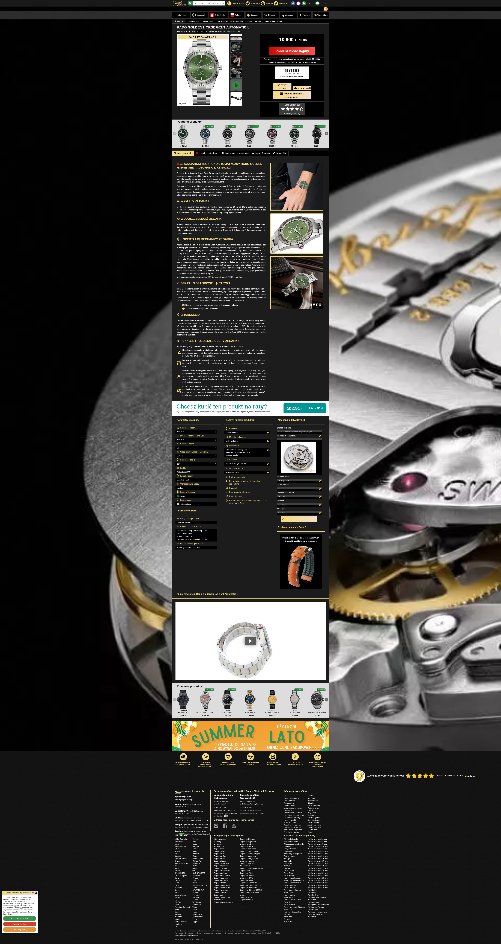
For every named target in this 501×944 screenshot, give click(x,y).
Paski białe (312, 892)
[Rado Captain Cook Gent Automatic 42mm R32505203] (205, 134)
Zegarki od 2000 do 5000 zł (250, 887)
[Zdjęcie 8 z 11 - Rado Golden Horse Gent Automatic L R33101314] (236, 94)
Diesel (177, 890)
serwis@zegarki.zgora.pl (199, 820)
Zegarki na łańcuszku (222, 887)
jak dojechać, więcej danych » (224, 810)
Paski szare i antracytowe (317, 911)
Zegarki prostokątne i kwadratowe (222, 898)
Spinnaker (196, 894)
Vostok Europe (198, 916)
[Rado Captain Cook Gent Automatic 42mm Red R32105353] (272, 134)
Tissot (194, 909)
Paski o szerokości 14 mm (318, 856)
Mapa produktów (290, 822)
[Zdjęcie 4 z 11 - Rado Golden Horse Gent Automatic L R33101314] (236, 43)
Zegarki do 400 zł (247, 877)
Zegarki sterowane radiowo (224, 902)
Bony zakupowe (290, 848)
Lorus (194, 848)
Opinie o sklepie (314, 805)
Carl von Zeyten (181, 875)
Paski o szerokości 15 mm (318, 858)
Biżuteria (287, 846)
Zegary (243, 894)
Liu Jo (194, 843)
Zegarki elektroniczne (222, 870)
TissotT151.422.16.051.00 (227, 711)
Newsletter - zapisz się (292, 824)
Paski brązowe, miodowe (317, 897)
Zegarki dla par (219, 853)
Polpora (195, 877)
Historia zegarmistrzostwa (294, 815)
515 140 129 (184, 806)
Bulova (177, 870)
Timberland (196, 904)
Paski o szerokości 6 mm (317, 839)
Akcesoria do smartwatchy (294, 843)
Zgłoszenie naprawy (291, 832)
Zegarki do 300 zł (247, 875)
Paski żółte (312, 916)
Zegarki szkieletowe (247, 839)
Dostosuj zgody (20, 929)
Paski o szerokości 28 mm (318, 885)
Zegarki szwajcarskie (248, 841)
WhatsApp (187, 833)
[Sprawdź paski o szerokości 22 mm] (300, 565)
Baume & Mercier (181, 863)
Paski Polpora (289, 894)
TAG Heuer (196, 902)
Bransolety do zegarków (293, 853)
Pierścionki (288, 909)
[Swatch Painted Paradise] (250, 737)
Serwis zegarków (314, 817)
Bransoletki (288, 851)
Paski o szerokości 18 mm (318, 865)
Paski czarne (312, 899)
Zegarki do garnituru (221, 865)
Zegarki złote (245, 870)
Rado (194, 880)
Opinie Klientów (262, 153)
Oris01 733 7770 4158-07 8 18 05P (205, 712)
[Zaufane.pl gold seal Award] (359, 776)
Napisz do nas (313, 800)
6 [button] (316, 748)
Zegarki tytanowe (246, 846)
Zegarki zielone (219, 858)
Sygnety (287, 914)
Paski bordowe (313, 894)
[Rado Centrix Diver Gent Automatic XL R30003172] (317, 134)
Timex (194, 907)
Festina (177, 897)
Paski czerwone (314, 902)
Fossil (177, 904)
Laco (194, 841)
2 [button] (305, 748)
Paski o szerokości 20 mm (318, 870)
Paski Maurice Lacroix (292, 890)
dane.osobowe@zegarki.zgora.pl (186, 935)
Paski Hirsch (289, 875)
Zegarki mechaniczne (222, 885)
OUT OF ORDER (198, 873)
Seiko (194, 887)
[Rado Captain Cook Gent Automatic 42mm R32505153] (227, 134)
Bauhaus (178, 856)
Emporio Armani (181, 894)
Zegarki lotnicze (220, 882)
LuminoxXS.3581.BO (183, 711)
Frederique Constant (182, 907)
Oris (194, 870)
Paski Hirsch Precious (292, 882)
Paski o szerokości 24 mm (318, 880)
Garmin (177, 909)
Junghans (178, 924)
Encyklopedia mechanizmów (289, 804)
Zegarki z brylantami (248, 848)
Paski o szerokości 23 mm (318, 877)
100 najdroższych (220, 839)
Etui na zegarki (289, 856)
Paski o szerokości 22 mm (318, 875)
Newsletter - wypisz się (293, 827)
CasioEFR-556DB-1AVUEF (317, 711)
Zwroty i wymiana (314, 824)
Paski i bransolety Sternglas (294, 907)
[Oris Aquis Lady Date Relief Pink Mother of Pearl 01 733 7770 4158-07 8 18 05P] (205, 699)
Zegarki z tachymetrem (249, 858)
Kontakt (310, 795)
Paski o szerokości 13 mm (318, 853)
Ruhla (194, 882)
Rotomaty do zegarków (292, 911)
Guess (177, 911)
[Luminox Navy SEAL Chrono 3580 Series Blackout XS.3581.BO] (183, 699)
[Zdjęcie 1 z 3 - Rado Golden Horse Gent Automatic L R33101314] (296, 187)
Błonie (177, 868)
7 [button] (318, 748)
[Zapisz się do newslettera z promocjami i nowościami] (326, 9)
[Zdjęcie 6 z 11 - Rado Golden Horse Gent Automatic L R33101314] (236, 68)
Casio (177, 877)
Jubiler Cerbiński (181, 921)
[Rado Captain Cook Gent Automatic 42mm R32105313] (294, 134)
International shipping (292, 817)
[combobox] (209, 3)
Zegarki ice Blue (220, 856)
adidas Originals (181, 839)
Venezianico (197, 914)
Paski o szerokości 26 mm (318, 882)
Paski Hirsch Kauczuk (292, 877)
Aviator (177, 851)
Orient (194, 868)
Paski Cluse (288, 873)
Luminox (195, 853)
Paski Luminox (289, 887)
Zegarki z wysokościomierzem (251, 868)
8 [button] (321, 748)
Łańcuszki (288, 860)
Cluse (177, 882)
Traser (194, 911)
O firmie (311, 803)
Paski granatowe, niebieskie (318, 904)
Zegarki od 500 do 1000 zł (250, 882)
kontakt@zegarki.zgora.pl (184, 799)
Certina (177, 880)
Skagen (195, 892)
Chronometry (218, 843)
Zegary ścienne (246, 897)
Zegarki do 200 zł (247, 873)
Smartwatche (219, 846)
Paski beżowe (313, 890)
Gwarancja (288, 810)
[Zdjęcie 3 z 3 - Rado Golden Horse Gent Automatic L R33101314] (296, 282)
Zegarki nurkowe (220, 892)
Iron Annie (178, 916)
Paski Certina (289, 870)
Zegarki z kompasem (248, 856)
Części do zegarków (291, 798)
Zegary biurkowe (246, 899)
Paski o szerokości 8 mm (317, 841)
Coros (177, 885)
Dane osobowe (289, 800)
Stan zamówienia (314, 820)
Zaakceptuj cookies (20, 918)
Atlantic (177, 848)
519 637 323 (184, 820)
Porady (310, 810)
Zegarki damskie (220, 848)
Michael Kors (197, 860)
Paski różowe (313, 909)
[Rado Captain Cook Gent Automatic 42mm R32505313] (183, 134)
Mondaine (196, 863)
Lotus (194, 851)
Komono (178, 926)
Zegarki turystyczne (247, 843)
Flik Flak (178, 902)
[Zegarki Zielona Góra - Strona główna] (179, 3)
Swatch (195, 899)
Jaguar (177, 919)
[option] (250, 737)
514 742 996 (184, 813)
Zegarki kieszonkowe (222, 875)
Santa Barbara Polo (199, 885)
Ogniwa (287, 868)
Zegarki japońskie (220, 873)
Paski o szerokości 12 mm (318, 851)
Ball (176, 853)
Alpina (177, 843)
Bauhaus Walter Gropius (181, 860)
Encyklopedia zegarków (293, 807)
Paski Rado (288, 897)
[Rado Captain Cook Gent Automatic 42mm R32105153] (250, 134)
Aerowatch (179, 841)
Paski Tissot (289, 902)
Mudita (195, 865)
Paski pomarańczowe (316, 907)
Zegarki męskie (219, 851)
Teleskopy (288, 916)
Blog (285, 795)
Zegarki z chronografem (249, 851)
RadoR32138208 (250, 711)
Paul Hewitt (196, 875)
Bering (177, 865)
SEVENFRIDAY (198, 890)
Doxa (176, 892)
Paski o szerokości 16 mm (318, 860)
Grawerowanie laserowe (293, 812)
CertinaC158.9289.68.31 (272, 711)
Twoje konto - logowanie (293, 829)
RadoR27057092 (295, 711)
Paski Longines (290, 885)
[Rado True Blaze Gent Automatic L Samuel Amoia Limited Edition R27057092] (294, 699)
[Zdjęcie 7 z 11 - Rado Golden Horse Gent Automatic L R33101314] (236, 81)
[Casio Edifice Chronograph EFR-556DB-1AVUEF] (317, 699)
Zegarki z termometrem (249, 860)
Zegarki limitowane (221, 880)
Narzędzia (288, 863)
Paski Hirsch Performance (294, 880)
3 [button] (308, 748)
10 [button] (326, 748)
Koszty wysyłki (290, 820)
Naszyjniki (288, 865)
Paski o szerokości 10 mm (318, 846)
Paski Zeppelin (289, 904)
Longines (195, 846)
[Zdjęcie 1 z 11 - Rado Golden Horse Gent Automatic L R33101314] (203, 70)
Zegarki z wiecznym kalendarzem (247, 864)
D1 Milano (178, 887)
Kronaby (195, 839)
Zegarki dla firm (313, 822)
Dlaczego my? (313, 798)
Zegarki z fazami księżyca (250, 853)
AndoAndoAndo (180, 846)
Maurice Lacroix (198, 858)
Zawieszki (288, 921)
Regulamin (311, 815)
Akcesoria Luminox (291, 841)
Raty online (312, 812)
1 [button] (302, 748)
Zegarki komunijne (314, 827)
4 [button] (310, 748)
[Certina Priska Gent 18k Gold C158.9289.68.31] (272, 699)
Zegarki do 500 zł (247, 880)
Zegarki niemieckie (221, 890)
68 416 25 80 (221, 807)
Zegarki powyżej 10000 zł (250, 892)
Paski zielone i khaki (315, 914)
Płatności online (314, 807)
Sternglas (196, 897)
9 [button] (323, 748)
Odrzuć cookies (20, 924)
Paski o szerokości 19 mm (318, 868)
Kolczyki (287, 858)
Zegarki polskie (219, 894)
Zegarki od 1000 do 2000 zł (250, 885)
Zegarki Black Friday (313, 831)
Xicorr (194, 919)
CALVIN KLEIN (180, 873)
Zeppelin (195, 921)
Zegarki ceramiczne (221, 863)
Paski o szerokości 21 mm (318, 873)
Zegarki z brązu (220, 860)
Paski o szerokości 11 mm (317, 848)
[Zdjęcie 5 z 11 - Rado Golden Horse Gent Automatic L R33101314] (236, 56)
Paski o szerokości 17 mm (318, 863)
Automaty (217, 841)
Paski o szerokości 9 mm (317, 843)
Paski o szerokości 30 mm (318, 887)
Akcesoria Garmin (291, 839)
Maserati (195, 856)
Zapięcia (287, 919)
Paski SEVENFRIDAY (292, 899)
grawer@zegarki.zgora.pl (199, 827)
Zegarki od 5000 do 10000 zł (251, 890)
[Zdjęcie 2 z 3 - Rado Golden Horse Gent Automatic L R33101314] (296, 233)
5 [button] (313, 748)
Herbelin (178, 914)
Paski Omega (289, 892)
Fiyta (176, 899)
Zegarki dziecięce (220, 868)
